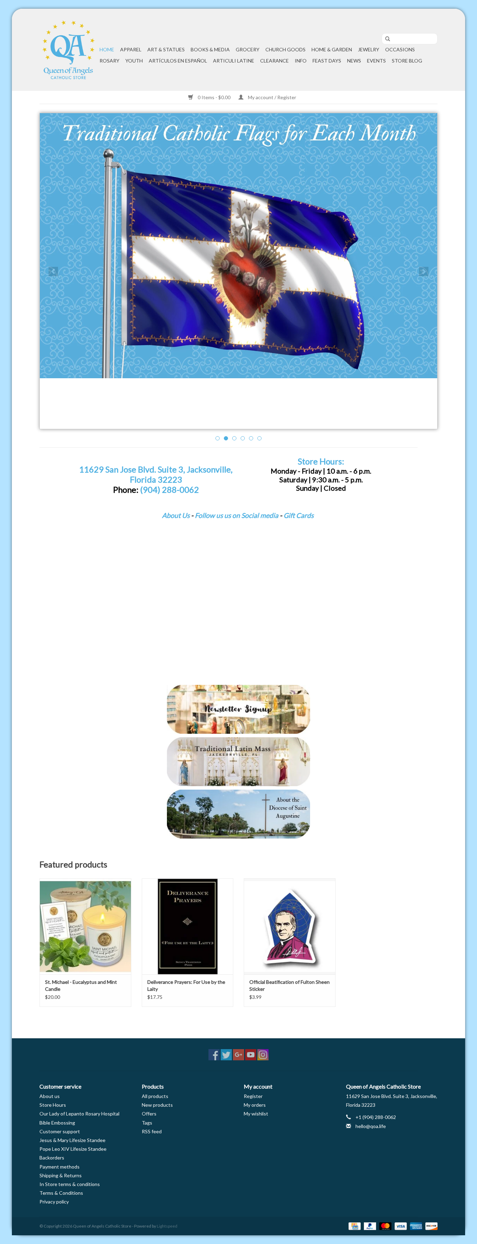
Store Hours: (321, 461)
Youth (134, 61)
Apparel (130, 49)
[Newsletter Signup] (239, 709)
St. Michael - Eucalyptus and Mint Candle (81, 985)
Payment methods (59, 1167)
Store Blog (407, 61)
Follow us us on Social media (236, 515)
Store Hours (52, 1105)
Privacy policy (54, 1202)
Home (107, 49)
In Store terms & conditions (69, 1184)
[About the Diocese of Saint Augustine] (239, 814)
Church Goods (285, 49)
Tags (147, 1123)
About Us (176, 515)
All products (155, 1096)
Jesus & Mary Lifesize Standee (72, 1140)
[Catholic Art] (238, 245)
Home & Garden (331, 49)
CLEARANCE (274, 61)
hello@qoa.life (370, 1126)
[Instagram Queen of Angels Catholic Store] (263, 1054)
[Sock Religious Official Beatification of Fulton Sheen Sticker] (290, 926)
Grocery (247, 49)
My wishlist (256, 1114)
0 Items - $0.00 (214, 97)
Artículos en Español (178, 61)
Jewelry (368, 49)
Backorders (51, 1158)
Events (376, 61)
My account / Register (271, 97)
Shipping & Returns (60, 1175)
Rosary (109, 61)
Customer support (59, 1131)
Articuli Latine (233, 61)
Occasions (400, 49)
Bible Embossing (57, 1123)
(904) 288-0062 (169, 490)
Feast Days (327, 61)
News (354, 61)
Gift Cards (299, 515)
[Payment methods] (353, 1225)
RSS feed (152, 1131)
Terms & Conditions (61, 1193)
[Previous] (53, 271)
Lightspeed (167, 1226)
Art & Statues (166, 49)
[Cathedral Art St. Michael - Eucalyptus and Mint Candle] (85, 926)
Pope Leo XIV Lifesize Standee (73, 1149)
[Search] (385, 39)
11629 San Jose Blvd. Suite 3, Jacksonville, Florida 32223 (156, 474)
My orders (255, 1105)
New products (157, 1105)
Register (253, 1096)
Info (301, 61)
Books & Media (210, 49)
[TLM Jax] (239, 761)
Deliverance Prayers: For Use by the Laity (186, 985)
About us (49, 1096)
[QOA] (68, 49)
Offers (149, 1114)
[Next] (423, 271)
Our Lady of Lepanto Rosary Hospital (79, 1114)
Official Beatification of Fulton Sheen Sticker (289, 985)
